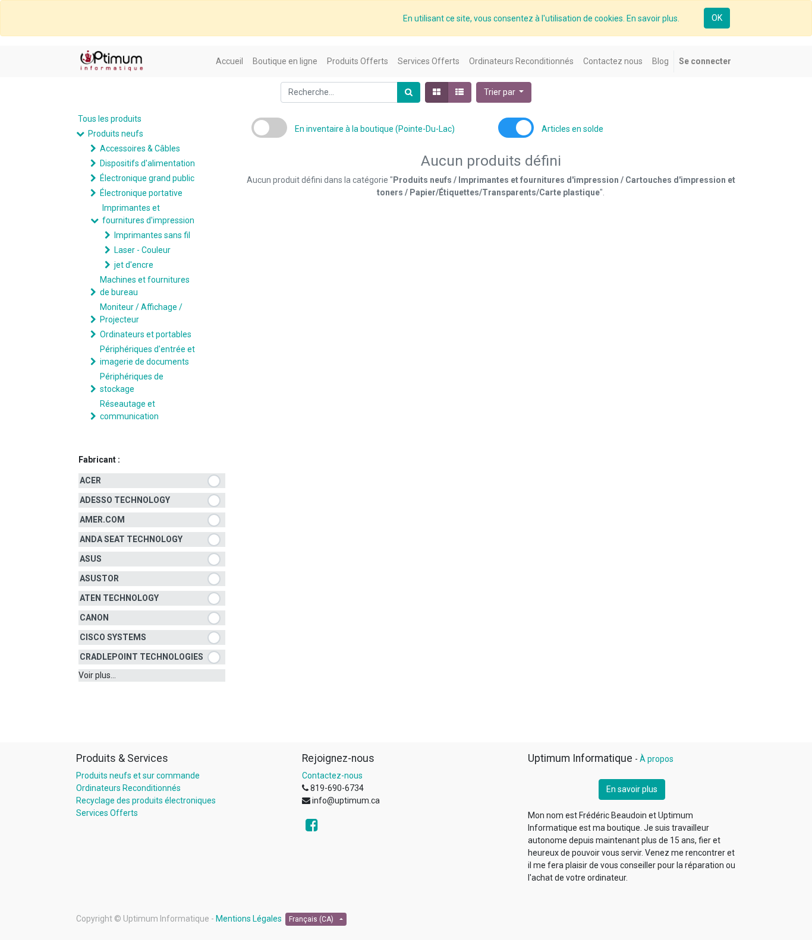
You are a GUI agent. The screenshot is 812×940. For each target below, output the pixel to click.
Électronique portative (141, 193)
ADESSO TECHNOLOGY (125, 500)
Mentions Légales (249, 918)
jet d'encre (133, 265)
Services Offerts (107, 813)
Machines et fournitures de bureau (145, 286)
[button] (504, 92)
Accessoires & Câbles (140, 148)
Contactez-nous (332, 775)
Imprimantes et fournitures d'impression (148, 214)
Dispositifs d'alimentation (147, 163)
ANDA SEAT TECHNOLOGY (131, 539)
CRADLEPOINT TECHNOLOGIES (141, 657)
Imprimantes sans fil (152, 235)
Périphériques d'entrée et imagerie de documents (147, 355)
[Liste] (459, 92)
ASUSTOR (99, 578)
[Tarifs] (436, 92)
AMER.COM (102, 519)
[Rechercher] (408, 92)
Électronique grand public (147, 178)
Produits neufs (115, 133)
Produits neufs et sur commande (138, 775)
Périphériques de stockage (131, 383)
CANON (94, 617)
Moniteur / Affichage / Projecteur (141, 313)
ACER (90, 480)
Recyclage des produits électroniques (146, 800)
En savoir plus (631, 789)
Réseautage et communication (129, 410)
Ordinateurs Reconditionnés (128, 788)
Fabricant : (99, 459)
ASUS (91, 559)
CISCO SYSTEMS (113, 637)
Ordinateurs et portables (145, 334)
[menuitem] (229, 61)
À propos (656, 759)
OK (717, 18)
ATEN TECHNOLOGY (119, 598)
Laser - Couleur (142, 250)
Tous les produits (109, 119)
